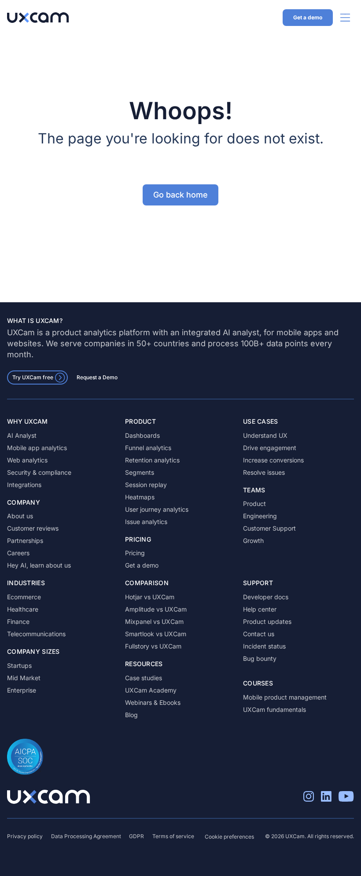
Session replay (146, 484)
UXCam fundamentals (274, 709)
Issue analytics (146, 521)
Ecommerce (24, 597)
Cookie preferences (229, 836)
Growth (253, 540)
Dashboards (142, 435)
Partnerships (25, 540)
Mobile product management (285, 697)
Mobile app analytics (37, 447)
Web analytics (27, 460)
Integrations (24, 484)
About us (20, 516)
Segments (139, 472)
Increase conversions (273, 460)
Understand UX (265, 435)
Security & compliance (39, 472)
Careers (18, 553)
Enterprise (21, 690)
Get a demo (307, 17)
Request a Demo (97, 377)
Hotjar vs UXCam (149, 597)
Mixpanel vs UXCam (154, 621)
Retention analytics (152, 460)
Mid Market (24, 678)
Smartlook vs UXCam (155, 634)
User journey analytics (156, 509)
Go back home (180, 194)
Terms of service (173, 836)
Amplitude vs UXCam (156, 609)
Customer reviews (33, 528)
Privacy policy (25, 836)
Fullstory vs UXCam (153, 646)
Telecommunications (36, 634)
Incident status (264, 646)
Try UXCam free (32, 377)
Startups (19, 665)
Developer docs (265, 597)
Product (254, 503)
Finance (18, 621)
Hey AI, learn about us (39, 565)
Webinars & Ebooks (152, 702)
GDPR (136, 836)
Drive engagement (269, 447)
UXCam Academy (151, 690)
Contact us (258, 634)
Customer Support (269, 528)
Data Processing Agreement (86, 836)
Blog (131, 714)
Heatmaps (140, 497)
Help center (259, 609)
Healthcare (22, 609)
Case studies (143, 678)
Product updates (267, 621)
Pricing (135, 553)
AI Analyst (22, 435)
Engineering (260, 516)
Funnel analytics (148, 447)
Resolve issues (264, 472)
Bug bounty (259, 658)
